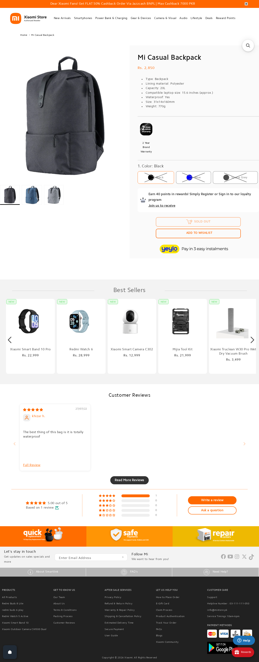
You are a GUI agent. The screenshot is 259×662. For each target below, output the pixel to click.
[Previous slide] (14, 443)
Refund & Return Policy (118, 603)
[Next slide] (244, 443)
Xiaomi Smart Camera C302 (132, 349)
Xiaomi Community (167, 642)
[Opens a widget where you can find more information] (244, 641)
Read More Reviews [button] (129, 480)
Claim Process (164, 610)
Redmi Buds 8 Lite (12, 603)
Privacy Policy (113, 597)
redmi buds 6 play (12, 610)
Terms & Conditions (65, 610)
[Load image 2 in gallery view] (32, 195)
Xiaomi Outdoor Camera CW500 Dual (24, 629)
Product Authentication (170, 616)
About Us (59, 603)
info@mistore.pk (217, 610)
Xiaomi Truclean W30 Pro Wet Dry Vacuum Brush (233, 351)
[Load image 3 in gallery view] (54, 195)
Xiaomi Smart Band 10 (15, 623)
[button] (62, 18)
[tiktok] (251, 559)
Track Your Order (166, 623)
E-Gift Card (162, 603)
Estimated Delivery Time (119, 623)
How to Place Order (168, 597)
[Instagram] (237, 557)
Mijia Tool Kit (182, 349)
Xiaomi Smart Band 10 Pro (30, 349)
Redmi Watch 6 (81, 349)
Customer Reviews (64, 623)
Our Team (59, 597)
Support (212, 597)
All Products (9, 597)
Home (23, 35)
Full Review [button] (31, 465)
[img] (33, 410)
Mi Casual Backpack (42, 35)
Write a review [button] (212, 500)
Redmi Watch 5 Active (15, 616)
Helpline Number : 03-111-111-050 (228, 603)
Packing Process (63, 616)
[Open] (10, 652)
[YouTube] (230, 557)
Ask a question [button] (212, 510)
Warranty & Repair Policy (120, 610)
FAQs (159, 629)
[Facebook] (223, 558)
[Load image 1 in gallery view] (10, 195)
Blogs (159, 635)
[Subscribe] (122, 557)
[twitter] (244, 558)
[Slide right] (252, 339)
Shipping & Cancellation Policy (123, 616)
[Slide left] (9, 339)
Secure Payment (114, 629)
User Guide (111, 635)
